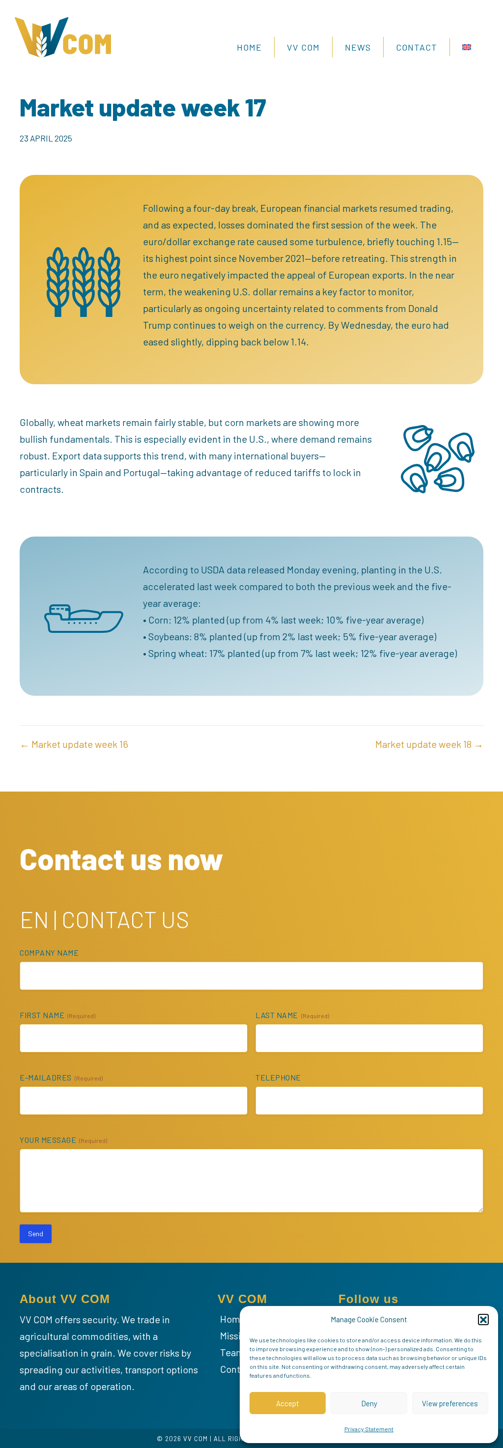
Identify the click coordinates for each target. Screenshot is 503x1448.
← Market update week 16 (74, 744)
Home (249, 47)
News (358, 47)
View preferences (450, 1403)
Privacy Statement (368, 1428)
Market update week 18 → (429, 744)
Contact (416, 47)
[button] (483, 1319)
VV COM (303, 47)
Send (35, 1233)
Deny (369, 1403)
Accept (287, 1403)
